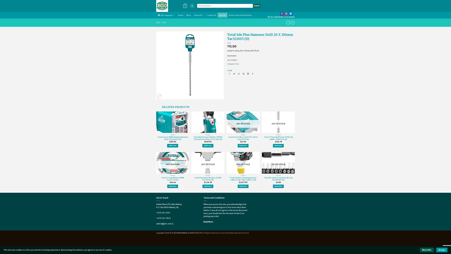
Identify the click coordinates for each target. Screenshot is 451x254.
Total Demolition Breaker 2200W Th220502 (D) (207, 179)
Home (180, 15)
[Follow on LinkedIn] (291, 14)
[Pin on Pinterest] (243, 74)
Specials (222, 15)
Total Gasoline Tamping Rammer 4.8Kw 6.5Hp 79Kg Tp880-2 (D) (243, 179)
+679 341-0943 (163, 218)
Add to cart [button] (173, 145)
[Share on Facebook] (229, 74)
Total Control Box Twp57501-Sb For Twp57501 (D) (243, 138)
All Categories (167, 15)
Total (229, 70)
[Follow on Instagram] (286, 14)
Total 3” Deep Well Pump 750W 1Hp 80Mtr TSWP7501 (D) (278, 138)
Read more (243, 145)
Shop (188, 15)
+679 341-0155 (163, 213)
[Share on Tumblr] (253, 74)
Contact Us (211, 15)
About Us (198, 15)
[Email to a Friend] (239, 74)
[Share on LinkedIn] (248, 74)
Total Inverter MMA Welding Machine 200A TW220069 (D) (172, 138)
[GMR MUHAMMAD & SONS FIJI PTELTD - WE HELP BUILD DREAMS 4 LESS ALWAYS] (168, 6)
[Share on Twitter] (234, 74)
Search (256, 6)
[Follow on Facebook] (282, 14)
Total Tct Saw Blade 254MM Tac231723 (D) (172, 179)
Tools (164, 22)
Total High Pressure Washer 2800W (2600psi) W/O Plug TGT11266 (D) (207, 138)
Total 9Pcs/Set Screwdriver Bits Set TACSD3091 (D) (278, 179)
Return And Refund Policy (240, 15)
